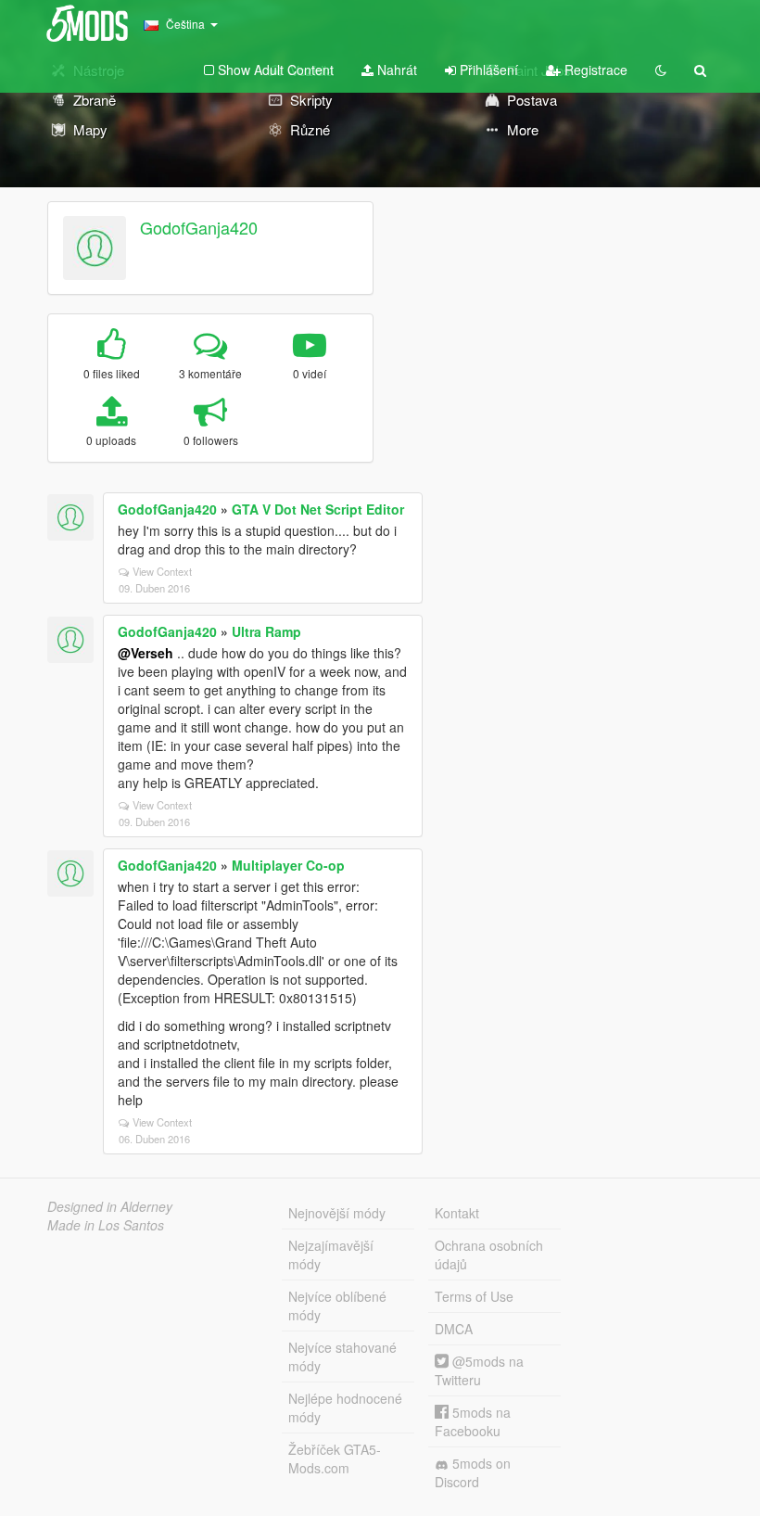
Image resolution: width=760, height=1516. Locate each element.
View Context (162, 571)
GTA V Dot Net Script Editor (318, 509)
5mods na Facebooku (473, 1421)
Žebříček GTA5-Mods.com (334, 1458)
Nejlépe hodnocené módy (345, 1407)
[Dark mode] (660, 69)
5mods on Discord (473, 1472)
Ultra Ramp (266, 631)
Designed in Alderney (109, 1206)
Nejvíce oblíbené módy (337, 1305)
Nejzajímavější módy (331, 1254)
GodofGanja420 (199, 227)
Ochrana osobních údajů (489, 1254)
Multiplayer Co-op (288, 865)
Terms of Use (474, 1296)
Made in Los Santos (105, 1225)
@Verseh (145, 652)
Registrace (594, 69)
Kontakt (457, 1213)
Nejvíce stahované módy (342, 1356)
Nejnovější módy (337, 1213)
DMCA (454, 1328)
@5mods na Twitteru (479, 1370)
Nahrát (395, 69)
